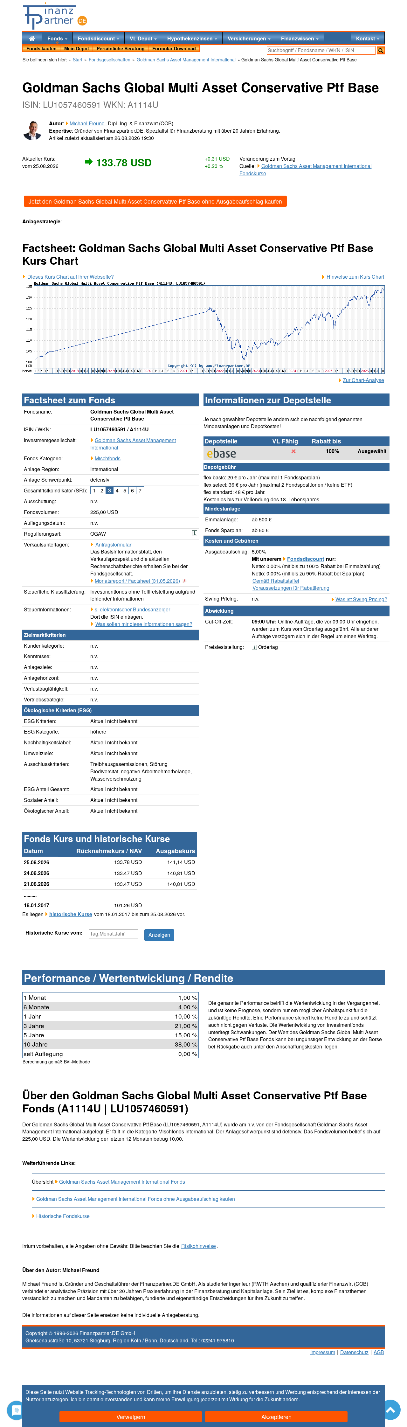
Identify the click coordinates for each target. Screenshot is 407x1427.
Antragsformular (113, 544)
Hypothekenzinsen (190, 38)
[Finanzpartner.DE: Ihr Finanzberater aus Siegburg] (55, 16)
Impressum (322, 1352)
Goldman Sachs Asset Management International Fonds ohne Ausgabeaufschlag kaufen (135, 1198)
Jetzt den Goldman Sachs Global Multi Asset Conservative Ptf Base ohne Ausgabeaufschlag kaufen (155, 201)
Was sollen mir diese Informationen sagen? (143, 624)
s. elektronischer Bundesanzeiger (132, 609)
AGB (379, 1352)
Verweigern (130, 1417)
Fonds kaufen (41, 48)
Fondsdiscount (97, 38)
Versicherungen (247, 38)
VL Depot (142, 38)
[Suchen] (381, 50)
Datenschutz (354, 1352)
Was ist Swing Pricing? (361, 599)
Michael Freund (87, 123)
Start (77, 60)
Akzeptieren (276, 1417)
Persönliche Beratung (121, 48)
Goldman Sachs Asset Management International (133, 443)
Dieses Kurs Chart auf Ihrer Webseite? (70, 276)
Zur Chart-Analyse (363, 380)
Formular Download (174, 48)
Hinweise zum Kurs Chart (355, 276)
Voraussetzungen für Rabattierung (290, 587)
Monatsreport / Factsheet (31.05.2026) (137, 580)
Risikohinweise (198, 1246)
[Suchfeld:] (321, 50)
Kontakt (366, 38)
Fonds (55, 38)
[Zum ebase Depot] (225, 453)
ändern (291, 1399)
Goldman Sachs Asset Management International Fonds (122, 1181)
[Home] (32, 38)
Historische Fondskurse (63, 1216)
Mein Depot (76, 48)
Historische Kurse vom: (53, 932)
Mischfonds (108, 458)
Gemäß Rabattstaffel (275, 580)
